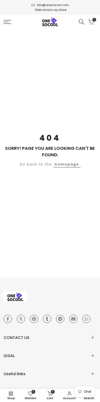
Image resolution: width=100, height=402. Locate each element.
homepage (67, 164)
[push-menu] (7, 22)
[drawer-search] (81, 22)
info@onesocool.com (53, 5)
